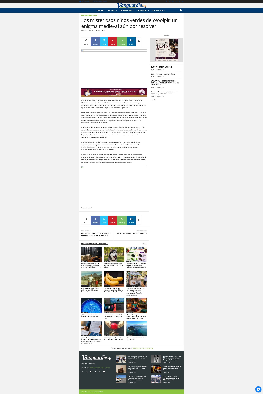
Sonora (100, 10)
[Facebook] (166, 1)
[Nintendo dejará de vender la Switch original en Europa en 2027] (114, 305)
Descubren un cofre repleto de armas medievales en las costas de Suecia (95, 234)
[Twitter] (179, 1)
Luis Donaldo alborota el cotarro (163, 74)
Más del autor (102, 243)
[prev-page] (143, 244)
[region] (114, 92)
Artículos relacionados (89, 243)
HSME (152, 69)
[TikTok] (176, 1)
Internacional (126, 10)
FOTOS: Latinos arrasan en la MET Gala (132, 233)
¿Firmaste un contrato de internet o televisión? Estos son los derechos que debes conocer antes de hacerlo (91, 340)
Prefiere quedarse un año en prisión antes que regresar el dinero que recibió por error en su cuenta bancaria (91, 266)
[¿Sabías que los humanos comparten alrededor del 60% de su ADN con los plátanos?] (114, 279)
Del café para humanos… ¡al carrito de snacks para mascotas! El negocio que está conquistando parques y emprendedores (135, 291)
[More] (139, 41)
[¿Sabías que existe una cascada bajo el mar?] (136, 328)
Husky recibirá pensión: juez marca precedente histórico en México (113, 265)
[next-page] (146, 244)
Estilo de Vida (85, 15)
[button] (181, 10)
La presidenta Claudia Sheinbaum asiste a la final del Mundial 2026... (171, 378)
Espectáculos (85, 286)
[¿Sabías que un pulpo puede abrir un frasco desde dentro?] (114, 328)
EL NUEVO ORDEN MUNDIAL (161, 67)
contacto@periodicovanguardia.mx (99, 368)
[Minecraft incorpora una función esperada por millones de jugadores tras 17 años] (136, 305)
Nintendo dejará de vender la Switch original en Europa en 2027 (113, 316)
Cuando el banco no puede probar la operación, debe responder (164, 93)
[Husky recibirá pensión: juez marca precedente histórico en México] (114, 254)
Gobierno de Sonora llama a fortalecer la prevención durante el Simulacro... (137, 378)
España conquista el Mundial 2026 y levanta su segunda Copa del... (172, 368)
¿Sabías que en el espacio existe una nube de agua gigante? (91, 315)
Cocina (128, 261)
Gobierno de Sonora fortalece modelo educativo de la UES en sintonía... (137, 368)
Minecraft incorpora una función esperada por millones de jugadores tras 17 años (136, 316)
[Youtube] (182, 1)
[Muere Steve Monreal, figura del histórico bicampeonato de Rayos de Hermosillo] (156, 359)
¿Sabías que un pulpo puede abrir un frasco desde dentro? (113, 338)
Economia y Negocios (132, 286)
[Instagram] (169, 1)
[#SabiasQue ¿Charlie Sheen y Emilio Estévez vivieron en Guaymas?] (91, 279)
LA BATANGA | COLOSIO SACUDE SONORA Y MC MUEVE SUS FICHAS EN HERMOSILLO (165, 83)
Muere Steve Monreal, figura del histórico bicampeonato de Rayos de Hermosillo (172, 358)
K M (84, 30)
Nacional (111, 10)
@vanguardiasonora (143, 348)
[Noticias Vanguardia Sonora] (131, 5)
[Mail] (173, 1)
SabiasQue (93, 15)
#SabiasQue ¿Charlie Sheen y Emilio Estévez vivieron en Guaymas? (90, 290)
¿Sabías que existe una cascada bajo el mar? (136, 338)
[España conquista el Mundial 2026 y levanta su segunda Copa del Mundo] (156, 369)
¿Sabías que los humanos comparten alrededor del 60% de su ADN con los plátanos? (113, 290)
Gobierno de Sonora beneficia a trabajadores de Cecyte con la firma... (137, 358)
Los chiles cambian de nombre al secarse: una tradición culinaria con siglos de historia (136, 265)
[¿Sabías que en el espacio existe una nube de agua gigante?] (91, 305)
